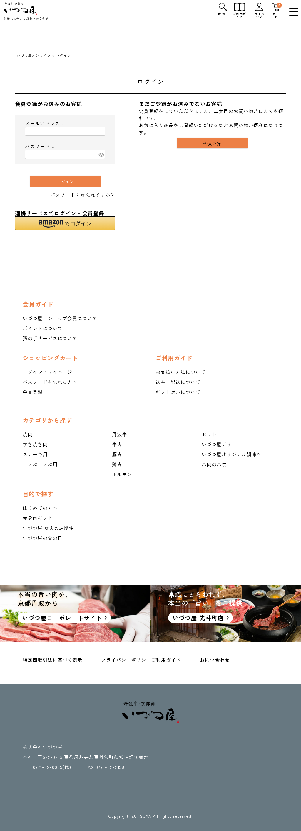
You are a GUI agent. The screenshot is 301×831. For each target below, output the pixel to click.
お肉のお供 (214, 464)
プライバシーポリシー (126, 659)
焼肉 (28, 434)
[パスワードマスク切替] (101, 154)
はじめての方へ (40, 507)
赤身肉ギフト (38, 517)
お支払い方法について (180, 371)
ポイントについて (43, 328)
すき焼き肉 (35, 444)
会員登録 (33, 391)
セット (209, 434)
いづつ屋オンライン (33, 55)
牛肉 (117, 444)
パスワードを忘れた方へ (50, 381)
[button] (65, 223)
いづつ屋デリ (217, 444)
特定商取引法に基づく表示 (53, 659)
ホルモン (122, 474)
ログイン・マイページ (48, 371)
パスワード (40, 146)
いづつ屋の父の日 (43, 537)
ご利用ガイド (166, 659)
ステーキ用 (35, 454)
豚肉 (117, 454)
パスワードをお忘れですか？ (82, 194)
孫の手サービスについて (50, 338)
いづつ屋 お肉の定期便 (48, 527)
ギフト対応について (177, 391)
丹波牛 (119, 434)
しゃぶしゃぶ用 (40, 464)
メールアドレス (45, 123)
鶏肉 (117, 464)
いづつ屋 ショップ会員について (60, 318)
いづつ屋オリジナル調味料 (232, 454)
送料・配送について (177, 381)
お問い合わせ (215, 659)
